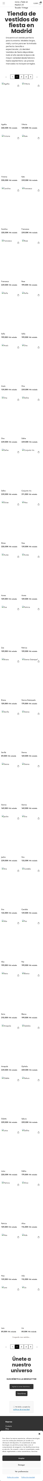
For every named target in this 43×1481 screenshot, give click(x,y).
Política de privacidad (28, 1477)
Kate (23, 176)
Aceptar (21, 1458)
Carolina (4, 229)
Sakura (24, 1118)
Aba (2, 961)
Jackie (3, 857)
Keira (3, 1014)
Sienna (24, 752)
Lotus (3, 1171)
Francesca (25, 229)
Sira (23, 857)
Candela (25, 909)
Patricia (24, 647)
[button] (39, 1434)
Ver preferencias (21, 1471)
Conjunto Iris (26, 490)
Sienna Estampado (29, 700)
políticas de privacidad (21, 1409)
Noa (23, 543)
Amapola (4, 1066)
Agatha (4, 124)
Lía (23, 1328)
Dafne (24, 438)
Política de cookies (13, 1477)
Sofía (3, 333)
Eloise (3, 543)
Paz (23, 961)
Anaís (3, 386)
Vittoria (24, 124)
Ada (23, 1275)
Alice (23, 1223)
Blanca (24, 1014)
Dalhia (24, 1171)
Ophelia (25, 1066)
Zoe (2, 647)
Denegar (21, 1465)
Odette (4, 1118)
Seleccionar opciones (18, 86)
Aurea (3, 595)
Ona (23, 386)
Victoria (4, 176)
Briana (3, 700)
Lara (2, 1328)
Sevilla (3, 752)
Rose (23, 281)
